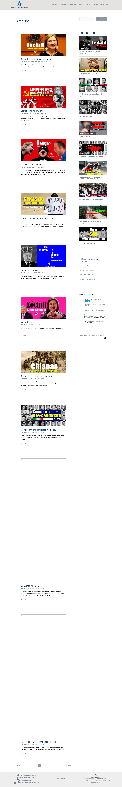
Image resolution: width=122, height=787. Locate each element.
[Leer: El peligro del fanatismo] (43, 150)
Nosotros (54, 4)
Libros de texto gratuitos (32, 110)
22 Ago (86, 338)
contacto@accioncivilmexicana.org (28, 782)
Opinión (29, 273)
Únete (108, 4)
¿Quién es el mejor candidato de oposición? (41, 741)
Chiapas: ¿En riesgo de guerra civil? (37, 376)
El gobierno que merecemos (87, 279)
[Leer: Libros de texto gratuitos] (43, 96)
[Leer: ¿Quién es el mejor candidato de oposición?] (43, 676)
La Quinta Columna (30, 585)
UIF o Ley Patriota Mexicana (87, 270)
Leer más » (24, 70)
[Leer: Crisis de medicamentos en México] (43, 204)
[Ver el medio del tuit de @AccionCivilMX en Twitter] (85, 326)
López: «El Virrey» (29, 270)
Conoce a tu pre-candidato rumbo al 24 (39, 429)
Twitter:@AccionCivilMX (28, 775)
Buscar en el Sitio (101, 19)
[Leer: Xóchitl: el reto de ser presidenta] (43, 44)
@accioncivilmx (101, 310)
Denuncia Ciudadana (98, 4)
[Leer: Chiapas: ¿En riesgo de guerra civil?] (43, 361)
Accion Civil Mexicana (89, 310)
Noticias (88, 4)
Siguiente (68, 765)
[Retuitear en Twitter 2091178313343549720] (88, 330)
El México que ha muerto (86, 274)
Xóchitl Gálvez (27, 322)
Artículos (80, 4)
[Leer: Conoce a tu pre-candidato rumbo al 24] (43, 415)
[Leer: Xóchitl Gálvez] (43, 308)
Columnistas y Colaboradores (68, 4)
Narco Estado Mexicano (86, 265)
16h (85, 312)
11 (50, 765)
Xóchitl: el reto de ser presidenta (36, 59)
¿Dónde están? (83, 261)
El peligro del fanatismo (32, 164)
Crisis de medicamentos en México (37, 218)
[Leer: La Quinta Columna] (43, 520)
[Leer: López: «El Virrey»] (43, 256)
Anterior (18, 765)
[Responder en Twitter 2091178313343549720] (84, 330)
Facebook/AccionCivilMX (28, 778)
